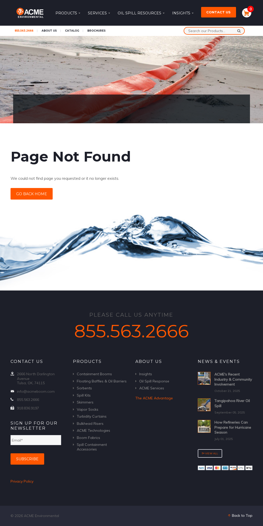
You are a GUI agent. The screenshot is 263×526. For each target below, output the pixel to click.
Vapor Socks (87, 409)
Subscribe (27, 459)
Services (97, 13)
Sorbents (84, 388)
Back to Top (241, 515)
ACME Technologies (93, 430)
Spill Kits (84, 395)
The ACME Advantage (154, 398)
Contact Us (218, 12)
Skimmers (85, 402)
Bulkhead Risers (90, 423)
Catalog (72, 30)
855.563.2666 (24, 30)
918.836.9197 (28, 408)
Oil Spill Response (154, 381)
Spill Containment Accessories (92, 447)
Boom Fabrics (88, 437)
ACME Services (151, 388)
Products (66, 13)
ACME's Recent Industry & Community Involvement (233, 379)
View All (211, 453)
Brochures (96, 30)
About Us (49, 30)
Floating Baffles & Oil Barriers (102, 381)
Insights (181, 13)
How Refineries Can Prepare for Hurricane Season (232, 427)
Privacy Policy (22, 481)
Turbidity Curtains (92, 416)
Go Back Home (31, 194)
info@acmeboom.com (36, 391)
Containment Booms (94, 374)
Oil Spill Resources (139, 13)
